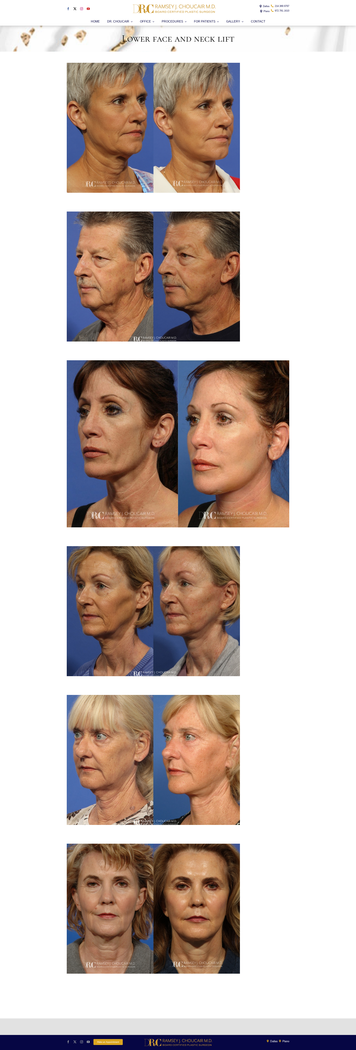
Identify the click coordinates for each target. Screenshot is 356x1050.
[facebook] (68, 8)
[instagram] (81, 8)
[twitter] (74, 8)
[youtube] (88, 8)
